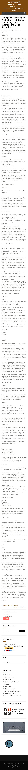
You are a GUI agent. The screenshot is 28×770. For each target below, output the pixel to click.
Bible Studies (8, 679)
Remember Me (8, 616)
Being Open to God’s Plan (19, 607)
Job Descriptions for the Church (12, 691)
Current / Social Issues (10, 693)
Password (5, 615)
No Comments (16, 30)
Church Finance (8, 686)
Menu (3, 13)
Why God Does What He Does (10, 605)
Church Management (10, 688)
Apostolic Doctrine (9, 677)
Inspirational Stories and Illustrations (13, 695)
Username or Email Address (10, 611)
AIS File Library (8, 674)
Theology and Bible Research (12, 681)
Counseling (7, 684)
